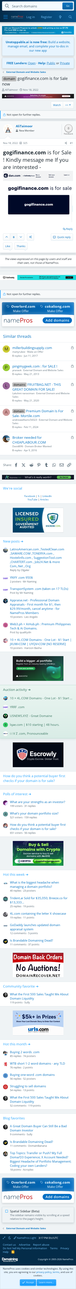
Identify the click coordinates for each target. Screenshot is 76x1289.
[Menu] (5, 17)
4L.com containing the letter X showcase (38, 913)
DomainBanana (37, 1145)
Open (32, 63)
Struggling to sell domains (28, 1086)
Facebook (29, 496)
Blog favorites (14, 1118)
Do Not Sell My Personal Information (25, 1248)
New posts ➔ (13, 541)
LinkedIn (47, 496)
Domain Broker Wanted (38, 446)
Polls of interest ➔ (17, 794)
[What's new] (60, 17)
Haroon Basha (33, 648)
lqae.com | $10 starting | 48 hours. (34, 725)
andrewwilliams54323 (24, 420)
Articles (44, 499)
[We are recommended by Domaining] (10, 1261)
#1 (71, 143)
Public (51, 63)
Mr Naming (29, 581)
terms (56, 1272)
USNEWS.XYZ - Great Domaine (31, 716)
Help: (42, 63)
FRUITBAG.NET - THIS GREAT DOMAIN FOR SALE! (36, 387)
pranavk (16, 370)
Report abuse (41, 1244)
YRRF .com (17, 707)
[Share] (66, 143)
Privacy (64, 1248)
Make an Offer (35, 351)
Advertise (24, 1244)
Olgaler (25, 570)
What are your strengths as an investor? (37, 802)
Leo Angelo (31, 617)
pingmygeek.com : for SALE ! (34, 366)
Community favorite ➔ (21, 986)
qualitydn (25, 632)
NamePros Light (26, 1238)
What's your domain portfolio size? (34, 813)
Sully (27, 1002)
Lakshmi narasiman (23, 393)
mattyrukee (18, 351)
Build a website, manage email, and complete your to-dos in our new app (38, 46)
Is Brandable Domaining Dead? (31, 940)
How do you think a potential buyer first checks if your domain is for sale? (34, 778)
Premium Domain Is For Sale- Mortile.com (37, 413)
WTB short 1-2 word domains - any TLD (37, 1063)
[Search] (70, 17)
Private (65, 63)
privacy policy (43, 1272)
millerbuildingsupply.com (32, 347)
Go (68, 6)
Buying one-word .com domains (32, 1075)
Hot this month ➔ (16, 1044)
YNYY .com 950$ (21, 577)
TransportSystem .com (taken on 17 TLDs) (39, 589)
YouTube (32, 499)
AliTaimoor (11, 90)
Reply (69, 229)
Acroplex (28, 1169)
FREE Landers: (16, 63)
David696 (17, 446)
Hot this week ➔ (15, 874)
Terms (54, 1248)
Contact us (9, 1244)
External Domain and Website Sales (43, 370)
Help (6, 1252)
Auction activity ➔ (17, 689)
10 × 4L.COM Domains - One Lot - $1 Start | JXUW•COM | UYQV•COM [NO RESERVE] (41, 642)
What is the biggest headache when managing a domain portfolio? (34, 884)
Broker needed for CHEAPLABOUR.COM (29, 440)
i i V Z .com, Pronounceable (29, 733)
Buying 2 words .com (25, 1052)
